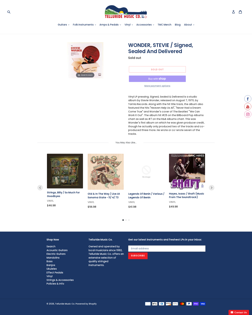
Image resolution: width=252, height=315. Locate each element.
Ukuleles (52, 269)
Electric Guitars (56, 254)
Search (51, 246)
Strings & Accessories (60, 280)
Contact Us (240, 312)
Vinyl (49, 276)
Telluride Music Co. (65, 303)
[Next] (211, 187)
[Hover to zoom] (85, 60)
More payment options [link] (157, 85)
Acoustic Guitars (57, 250)
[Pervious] (40, 187)
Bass (49, 261)
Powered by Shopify (86, 303)
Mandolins (53, 257)
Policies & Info (55, 283)
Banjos (51, 265)
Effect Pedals (55, 272)
